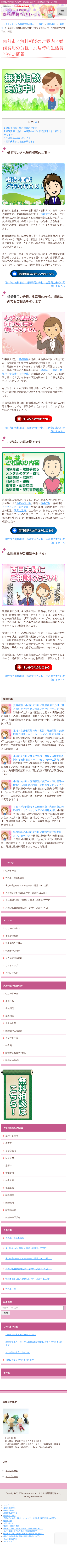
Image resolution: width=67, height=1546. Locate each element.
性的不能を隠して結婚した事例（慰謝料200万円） (29, 900)
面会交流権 (10, 1150)
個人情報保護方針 (13, 958)
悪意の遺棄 (20, 510)
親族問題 (24, 507)
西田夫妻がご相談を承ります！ (20, 141)
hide (36, 122)
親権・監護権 (11, 1136)
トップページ (12, 1470)
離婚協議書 (10, 1210)
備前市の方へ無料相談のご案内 (20, 128)
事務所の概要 (11, 936)
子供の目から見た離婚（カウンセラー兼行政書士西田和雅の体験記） (30, 1518)
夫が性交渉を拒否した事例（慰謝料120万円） (26, 893)
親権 (4, 373)
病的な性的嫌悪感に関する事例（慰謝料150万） (28, 907)
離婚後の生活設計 (13, 1030)
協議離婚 (9, 1188)
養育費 (12, 373)
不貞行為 (45, 503)
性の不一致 (10, 870)
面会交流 (24, 373)
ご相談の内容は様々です (17, 138)
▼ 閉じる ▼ (6, 1502)
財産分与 (57, 370)
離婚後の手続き (12, 1060)
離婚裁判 (9, 1202)
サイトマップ (11, 965)
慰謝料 (44, 370)
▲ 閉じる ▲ (6, 1544)
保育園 (8, 1045)
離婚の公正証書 (12, 1217)
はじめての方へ (12, 928)
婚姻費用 (45, 214)
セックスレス (9, 507)
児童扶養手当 (11, 1038)
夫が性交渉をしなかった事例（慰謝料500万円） (28, 885)
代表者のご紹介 (12, 950)
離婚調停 (9, 1195)
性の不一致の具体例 (14, 878)
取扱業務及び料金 (13, 943)
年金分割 (9, 1180)
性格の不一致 (23, 503)
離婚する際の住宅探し (15, 1053)
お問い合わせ (11, 973)
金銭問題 (9, 1008)
